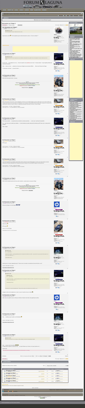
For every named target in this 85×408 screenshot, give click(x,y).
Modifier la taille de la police (81, 13)
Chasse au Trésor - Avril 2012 (24, 13)
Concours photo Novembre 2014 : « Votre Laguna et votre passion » (76, 55)
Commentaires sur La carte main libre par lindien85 (75, 119)
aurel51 (5, 248)
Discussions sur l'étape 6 (11, 378)
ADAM (5, 54)
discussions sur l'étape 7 (11, 373)
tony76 (55, 207)
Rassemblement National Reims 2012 (8, 267)
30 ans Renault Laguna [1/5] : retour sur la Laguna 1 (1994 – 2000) (75, 42)
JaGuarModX (31, 87)
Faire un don (61, 15)
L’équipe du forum (52, 389)
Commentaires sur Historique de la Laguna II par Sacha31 (75, 104)
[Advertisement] (35, 49)
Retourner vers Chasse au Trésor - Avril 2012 (10, 365)
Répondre (3, 24)
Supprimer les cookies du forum (61, 389)
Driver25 (58, 380)
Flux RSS (10, 391)
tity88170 (5, 28)
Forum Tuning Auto (11, 395)
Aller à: (44, 365)
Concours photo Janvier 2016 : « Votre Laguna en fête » (75, 51)
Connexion (80, 15)
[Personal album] (56, 70)
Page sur (62, 358)
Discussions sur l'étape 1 (11, 370)
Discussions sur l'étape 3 (9, 23)
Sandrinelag (56, 232)
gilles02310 (6, 100)
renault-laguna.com (8, 402)
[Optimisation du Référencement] (42, 398)
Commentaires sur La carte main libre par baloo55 (75, 108)
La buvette (11, 13)
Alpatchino (6, 76)
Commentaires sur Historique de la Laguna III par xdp (75, 115)
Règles (68, 15)
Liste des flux (15, 391)
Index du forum (6, 13)
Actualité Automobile (22, 395)
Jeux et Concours (16, 13)
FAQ (64, 15)
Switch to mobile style (35, 387)
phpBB (40, 396)
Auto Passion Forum (5, 395)
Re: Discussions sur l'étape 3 (10, 27)
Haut (67, 43)
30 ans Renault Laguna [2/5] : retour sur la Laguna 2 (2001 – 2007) (75, 39)
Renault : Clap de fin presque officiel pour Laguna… (75, 53)
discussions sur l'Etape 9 (11, 380)
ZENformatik (17, 395)
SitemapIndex (5, 391)
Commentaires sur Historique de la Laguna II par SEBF (75, 110)
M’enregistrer (76, 15)
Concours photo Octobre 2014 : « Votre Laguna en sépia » (75, 56)
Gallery (71, 15)
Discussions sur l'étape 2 (11, 375)
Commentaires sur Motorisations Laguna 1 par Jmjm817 (75, 102)
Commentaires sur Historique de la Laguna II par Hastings (75, 106)
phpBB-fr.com (45, 397)
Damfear (58, 370)
